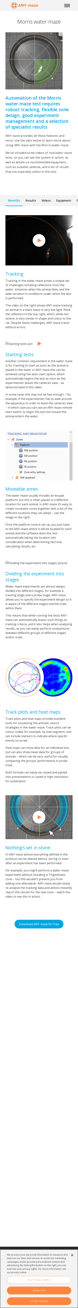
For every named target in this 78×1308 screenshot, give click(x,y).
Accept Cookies (39, 1301)
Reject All (39, 1290)
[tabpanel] (39, 559)
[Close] (72, 1255)
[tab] (14, 200)
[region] (39, 1278)
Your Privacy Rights (39, 1280)
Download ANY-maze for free (39, 924)
